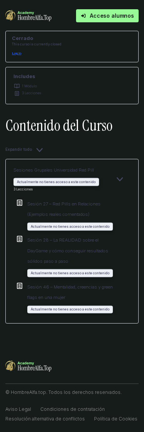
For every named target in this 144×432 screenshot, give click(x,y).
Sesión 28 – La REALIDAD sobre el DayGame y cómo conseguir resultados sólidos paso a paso (67, 250)
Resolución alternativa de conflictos (45, 419)
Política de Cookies (115, 419)
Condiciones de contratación (72, 409)
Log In (16, 53)
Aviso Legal (18, 409)
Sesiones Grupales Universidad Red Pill (53, 170)
